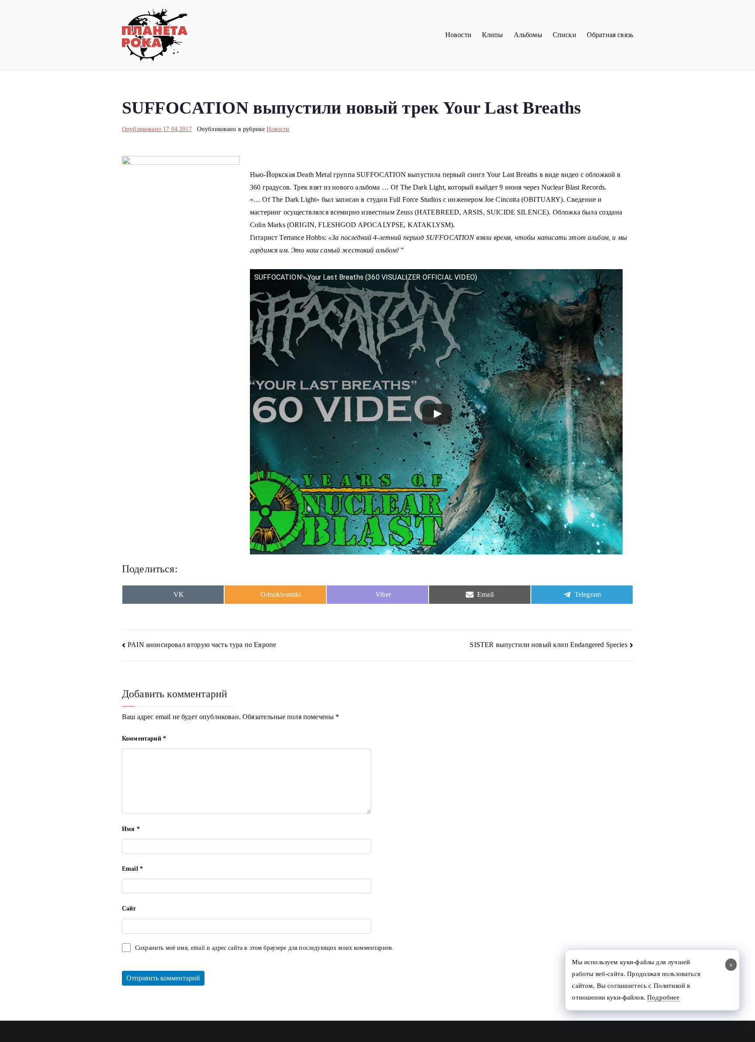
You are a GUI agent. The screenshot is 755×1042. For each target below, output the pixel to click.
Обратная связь (610, 34)
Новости (458, 34)
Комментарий (144, 738)
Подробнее (663, 997)
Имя (131, 829)
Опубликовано (157, 129)
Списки (564, 34)
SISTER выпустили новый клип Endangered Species (548, 644)
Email (132, 868)
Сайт (129, 908)
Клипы (492, 34)
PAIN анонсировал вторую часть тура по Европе (202, 644)
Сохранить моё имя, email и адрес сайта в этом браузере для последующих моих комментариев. (264, 948)
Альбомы (528, 34)
